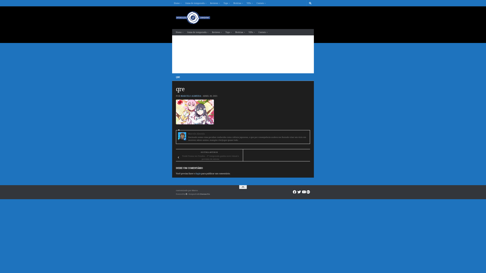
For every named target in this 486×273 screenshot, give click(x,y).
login (198, 173)
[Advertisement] (243, 54)
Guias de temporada (195, 3)
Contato (260, 3)
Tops (226, 3)
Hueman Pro (205, 194)
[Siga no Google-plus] (308, 192)
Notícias (237, 3)
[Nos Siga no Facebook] (294, 192)
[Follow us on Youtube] (304, 192)
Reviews (214, 3)
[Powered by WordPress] (186, 194)
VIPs (249, 3)
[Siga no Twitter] (299, 192)
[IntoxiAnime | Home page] (193, 17)
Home (177, 3)
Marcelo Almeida (191, 95)
